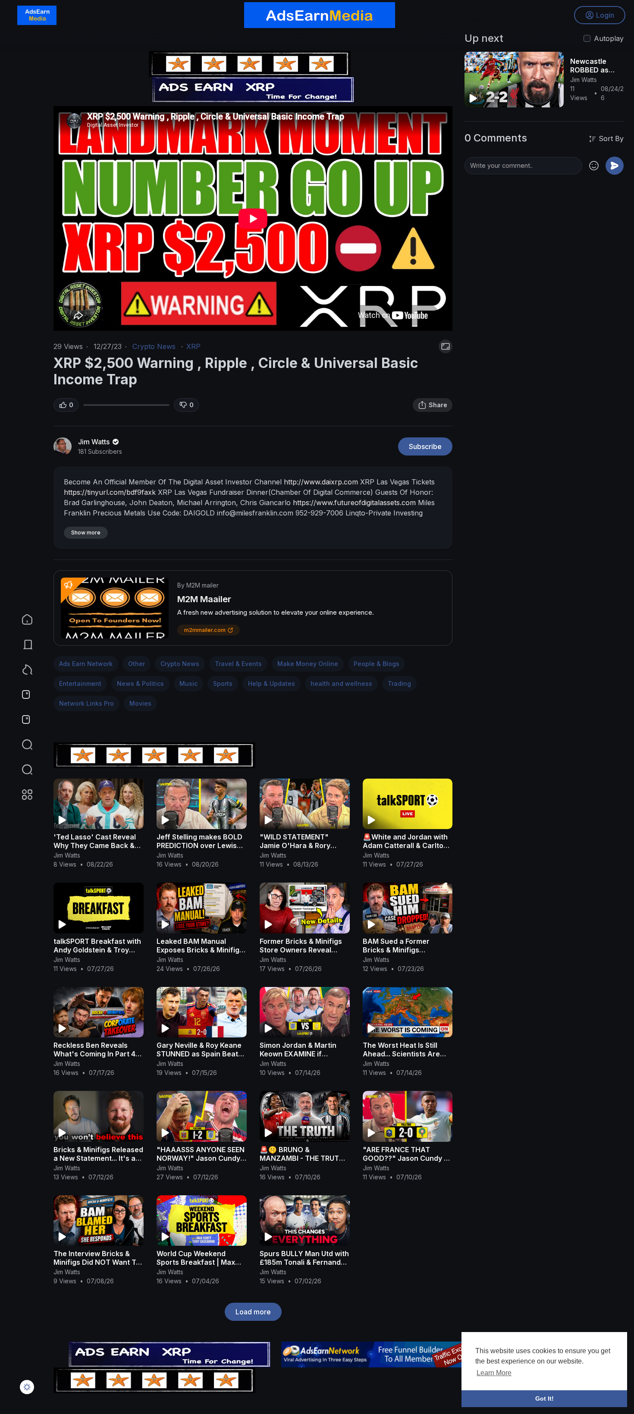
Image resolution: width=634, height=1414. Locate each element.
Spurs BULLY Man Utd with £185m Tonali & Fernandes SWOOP (304, 1262)
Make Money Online (307, 663)
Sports (222, 683)
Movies (140, 703)
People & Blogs (376, 663)
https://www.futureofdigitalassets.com (354, 502)
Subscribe (425, 446)
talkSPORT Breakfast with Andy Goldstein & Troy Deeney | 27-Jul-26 (97, 950)
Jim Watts (94, 441)
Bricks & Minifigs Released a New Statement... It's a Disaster (98, 1158)
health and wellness (341, 683)
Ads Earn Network (86, 663)
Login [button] (605, 15)
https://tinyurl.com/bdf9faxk (110, 492)
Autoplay (609, 38)
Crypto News (154, 346)
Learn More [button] (494, 1372)
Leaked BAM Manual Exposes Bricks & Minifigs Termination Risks (200, 950)
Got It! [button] (544, 1398)
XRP (193, 346)
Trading (399, 683)
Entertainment (80, 683)
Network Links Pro (86, 703)
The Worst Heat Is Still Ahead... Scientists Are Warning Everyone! (401, 1054)
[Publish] (615, 166)
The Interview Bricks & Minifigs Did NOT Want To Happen (96, 1262)
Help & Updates (271, 683)
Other (136, 663)
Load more (253, 1311)
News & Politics (140, 683)
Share (438, 404)
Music (188, 683)
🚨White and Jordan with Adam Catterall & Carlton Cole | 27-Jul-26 (405, 845)
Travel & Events (238, 663)
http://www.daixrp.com (321, 482)
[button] (21, 769)
